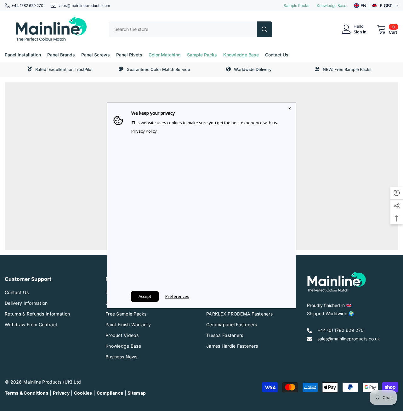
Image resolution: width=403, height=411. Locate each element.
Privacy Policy (144, 131)
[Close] (290, 109)
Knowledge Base (331, 5)
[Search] (190, 29)
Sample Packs (296, 5)
